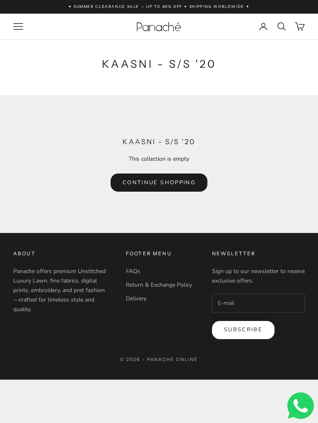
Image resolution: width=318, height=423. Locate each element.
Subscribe (243, 329)
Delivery (136, 298)
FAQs (133, 271)
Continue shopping (159, 182)
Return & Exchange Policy (159, 285)
